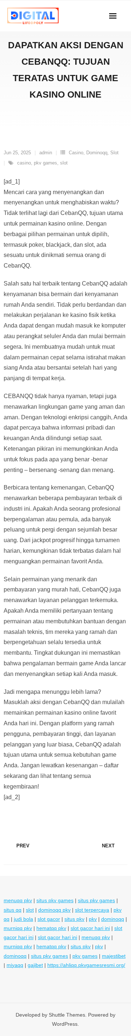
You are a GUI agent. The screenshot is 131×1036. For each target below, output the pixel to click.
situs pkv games (55, 900)
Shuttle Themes (67, 1015)
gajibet (35, 965)
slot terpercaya (92, 910)
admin (45, 152)
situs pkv (74, 919)
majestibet (114, 956)
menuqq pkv (18, 900)
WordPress (65, 1024)
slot (64, 163)
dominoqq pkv (54, 910)
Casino (76, 152)
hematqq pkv (51, 928)
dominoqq (112, 919)
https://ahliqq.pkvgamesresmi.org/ (86, 965)
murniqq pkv (18, 928)
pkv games (45, 163)
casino (24, 163)
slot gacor (48, 919)
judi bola (23, 919)
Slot (114, 152)
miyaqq (15, 965)
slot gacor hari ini (90, 928)
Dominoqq (96, 152)
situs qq (12, 910)
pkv (93, 919)
